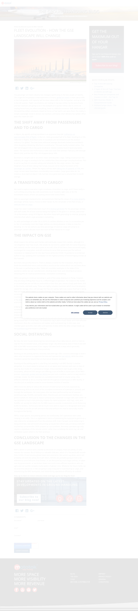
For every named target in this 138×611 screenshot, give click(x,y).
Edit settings (75, 312)
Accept (90, 312)
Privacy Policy (103, 302)
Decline (105, 312)
